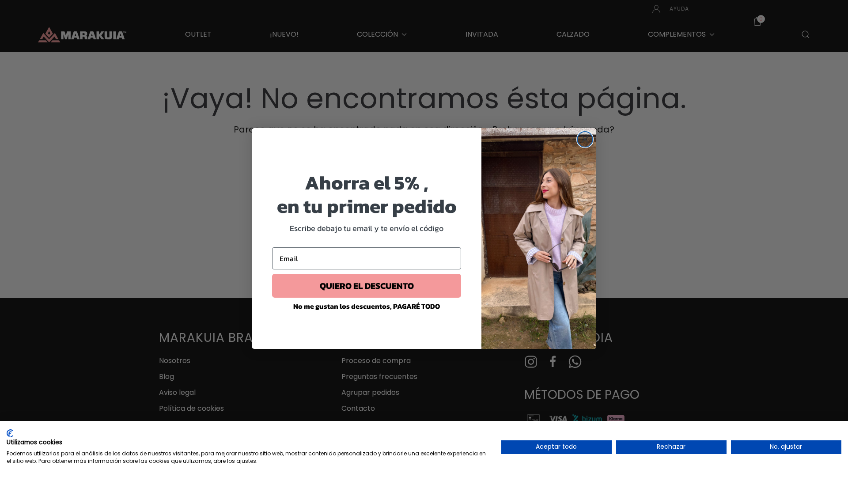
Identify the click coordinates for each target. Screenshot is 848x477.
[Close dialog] (585, 139)
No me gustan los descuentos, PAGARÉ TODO (366, 306)
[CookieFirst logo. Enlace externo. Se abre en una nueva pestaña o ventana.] (10, 433)
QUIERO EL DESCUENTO (367, 285)
